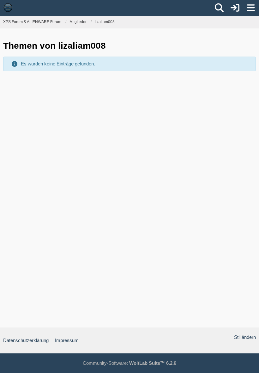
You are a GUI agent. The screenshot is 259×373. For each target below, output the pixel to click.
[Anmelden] (235, 8)
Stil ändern (245, 337)
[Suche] (219, 8)
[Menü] (250, 8)
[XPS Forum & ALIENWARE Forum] (8, 7)
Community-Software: (129, 363)
